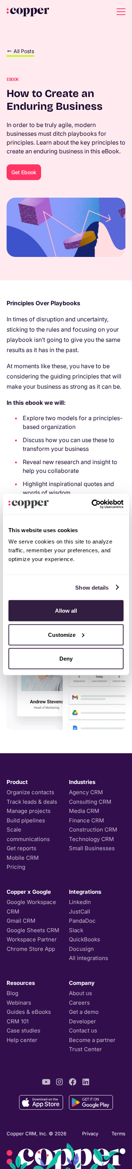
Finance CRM (86, 820)
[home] (28, 11)
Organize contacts (30, 792)
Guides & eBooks (29, 1011)
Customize (62, 634)
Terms (118, 1133)
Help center (22, 1040)
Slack (76, 930)
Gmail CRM (21, 920)
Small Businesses (92, 848)
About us (80, 993)
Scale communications (28, 834)
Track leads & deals (32, 801)
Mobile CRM (23, 857)
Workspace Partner (32, 939)
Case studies (23, 1030)
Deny (66, 659)
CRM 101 (18, 1021)
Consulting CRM (90, 801)
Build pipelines (26, 820)
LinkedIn (80, 902)
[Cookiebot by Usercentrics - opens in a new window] (93, 504)
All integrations (88, 958)
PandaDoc (82, 920)
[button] (119, 11)
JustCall (79, 911)
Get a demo (84, 1011)
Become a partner (92, 1040)
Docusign (81, 948)
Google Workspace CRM (31, 907)
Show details (92, 587)
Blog (12, 993)
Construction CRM (93, 829)
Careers (79, 1002)
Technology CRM (91, 839)
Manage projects (29, 810)
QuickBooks (84, 939)
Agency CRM (86, 792)
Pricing (16, 866)
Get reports (21, 848)
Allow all (66, 611)
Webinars (19, 1002)
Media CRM (84, 810)
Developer (82, 1021)
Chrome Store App (31, 948)
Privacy (90, 1133)
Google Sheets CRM (33, 930)
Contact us (83, 1030)
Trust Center (85, 1049)
